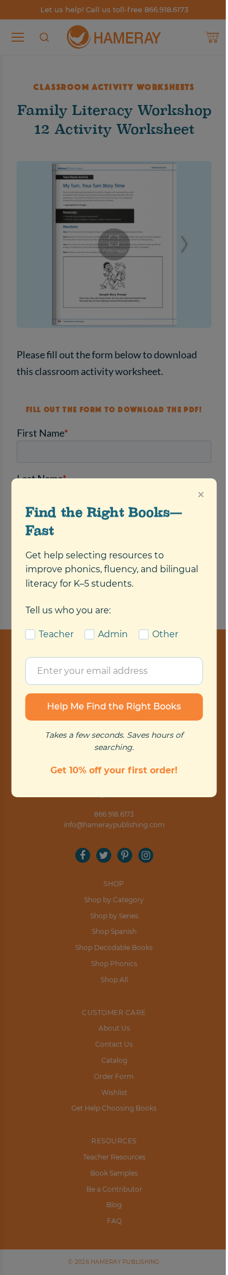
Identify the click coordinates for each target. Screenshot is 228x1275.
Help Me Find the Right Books (114, 706)
